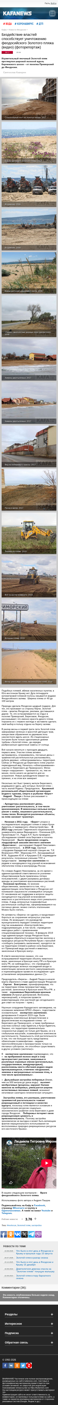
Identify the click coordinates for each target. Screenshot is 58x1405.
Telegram (7, 1213)
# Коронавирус (24, 23)
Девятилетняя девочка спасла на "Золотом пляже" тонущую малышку (35, 1270)
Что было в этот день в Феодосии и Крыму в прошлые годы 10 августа (34, 1252)
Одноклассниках (11, 1210)
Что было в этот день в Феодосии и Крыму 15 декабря (34, 1263)
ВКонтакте (19, 1208)
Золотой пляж (23, 1225)
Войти (53, 3)
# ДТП (39, 23)
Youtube (46, 1210)
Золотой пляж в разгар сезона (32, 1257)
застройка (36, 1225)
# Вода (7, 23)
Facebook (39, 1205)
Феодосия (11, 1225)
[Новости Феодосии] (17, 13)
